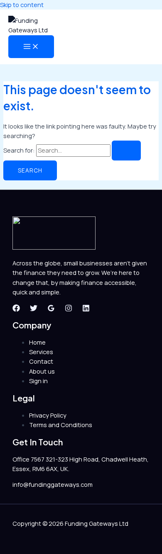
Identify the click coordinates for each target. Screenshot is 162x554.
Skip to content (22, 4)
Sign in (38, 381)
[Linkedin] (86, 309)
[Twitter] (33, 309)
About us (42, 371)
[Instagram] (68, 309)
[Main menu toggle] (31, 46)
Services (41, 351)
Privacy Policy (47, 415)
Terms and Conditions (60, 424)
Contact (41, 361)
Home (37, 342)
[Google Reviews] (51, 309)
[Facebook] (16, 309)
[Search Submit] (126, 150)
